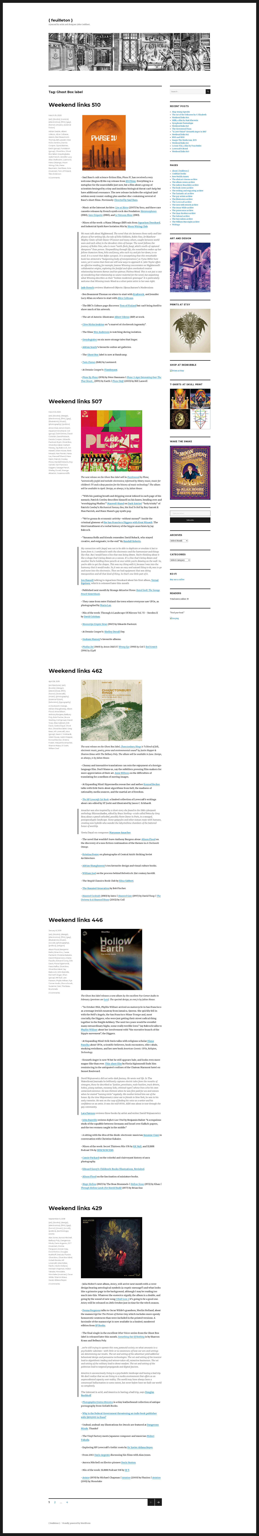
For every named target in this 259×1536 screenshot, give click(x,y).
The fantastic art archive (183, 193)
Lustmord (67, 160)
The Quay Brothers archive (184, 213)
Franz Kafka (54, 966)
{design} (64, 416)
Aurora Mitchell (65, 1237)
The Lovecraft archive (182, 202)
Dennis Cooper (55, 439)
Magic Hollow (89, 1184)
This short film (113, 1063)
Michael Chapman (56, 1269)
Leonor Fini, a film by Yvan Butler (187, 146)
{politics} (66, 424)
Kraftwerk (138, 294)
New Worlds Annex (180, 176)
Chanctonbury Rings (131, 746)
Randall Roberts (132, 541)
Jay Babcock (61, 448)
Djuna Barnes (62, 145)
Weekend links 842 (180, 134)
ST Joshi (65, 745)
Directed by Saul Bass (125, 200)
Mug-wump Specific (181, 112)
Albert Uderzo (122, 317)
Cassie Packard (90, 1157)
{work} (51, 1234)
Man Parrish (61, 453)
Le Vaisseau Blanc (124, 215)
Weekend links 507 (75, 401)
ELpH (59, 442)
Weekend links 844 (180, 117)
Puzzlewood (133, 477)
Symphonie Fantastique (182, 123)
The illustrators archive (182, 199)
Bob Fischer (58, 717)
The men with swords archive (185, 205)
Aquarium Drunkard (149, 222)
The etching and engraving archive (187, 191)
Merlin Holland (61, 1266)
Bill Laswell (61, 140)
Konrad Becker (152, 784)
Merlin (51, 1266)
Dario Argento (102, 1455)
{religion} (61, 946)
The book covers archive (182, 188)
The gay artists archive (182, 196)
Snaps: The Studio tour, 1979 (184, 140)
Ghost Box (92, 354)
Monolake (60, 1271)
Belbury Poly (54, 1240)
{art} (50, 119)
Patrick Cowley (60, 459)
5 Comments (54, 178)
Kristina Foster (90, 854)
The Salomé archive (181, 216)
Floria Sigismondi (61, 963)
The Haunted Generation (95, 888)
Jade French (87, 287)
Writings (176, 225)
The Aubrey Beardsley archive (185, 185)
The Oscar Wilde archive (183, 208)
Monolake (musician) (58, 1274)
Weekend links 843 (180, 126)
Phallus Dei (88, 646)
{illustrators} (54, 421)
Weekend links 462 (75, 670)
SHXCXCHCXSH (105, 1150)
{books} (56, 119)
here (106, 999)
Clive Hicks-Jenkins (93, 324)
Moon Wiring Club (137, 226)
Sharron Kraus (55, 745)
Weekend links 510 (75, 104)
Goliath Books (55, 1260)
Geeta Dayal (59, 726)
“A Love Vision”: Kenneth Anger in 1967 (189, 132)
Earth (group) (54, 148)
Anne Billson (122, 773)
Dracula (60, 1254)
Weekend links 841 (180, 143)
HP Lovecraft (59, 731)
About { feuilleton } (180, 171)
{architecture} (55, 685)
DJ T (127, 1470)
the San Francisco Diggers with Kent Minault (128, 522)
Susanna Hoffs (63, 473)
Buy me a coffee (177, 579)
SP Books (100, 1325)
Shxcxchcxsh (66, 983)
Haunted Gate (125, 896)
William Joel (89, 873)
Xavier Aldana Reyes (57, 1280)
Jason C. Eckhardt (63, 734)
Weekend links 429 (75, 1208)
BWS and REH (178, 137)
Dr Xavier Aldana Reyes (140, 1447)
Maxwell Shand (115, 503)
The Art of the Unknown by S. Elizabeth (189, 115)
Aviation (126, 1477)
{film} (63, 122)
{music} (59, 125)
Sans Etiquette (95, 215)
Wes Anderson (101, 332)
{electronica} (54, 122)
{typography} (65, 702)
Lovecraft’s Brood (180, 149)
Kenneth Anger (55, 975)
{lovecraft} (60, 694)
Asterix (51, 137)
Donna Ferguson (91, 1310)
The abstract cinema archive (184, 179)
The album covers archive (183, 182)
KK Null (137, 1146)
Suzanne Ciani (151, 1135)
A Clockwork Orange (58, 706)
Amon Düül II (64, 428)
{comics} (65, 119)
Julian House (60, 450)
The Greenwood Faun (181, 129)
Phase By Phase (90, 377)
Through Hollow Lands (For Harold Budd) (101, 1187)
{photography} (55, 424)
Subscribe (190, 520)
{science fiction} (56, 699)
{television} (53, 702)
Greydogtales (89, 339)
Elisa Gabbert (126, 880)
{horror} (52, 125)
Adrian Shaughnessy (93, 865)
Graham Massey (91, 639)
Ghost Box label (55, 445)
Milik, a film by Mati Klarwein (185, 120)
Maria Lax (105, 605)
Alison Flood (148, 839)
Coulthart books (179, 174)
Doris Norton (128, 1462)
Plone (51, 462)
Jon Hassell (87, 580)
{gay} (68, 122)
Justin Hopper (66, 737)
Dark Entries (135, 503)
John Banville (89, 1120)
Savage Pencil (62, 467)
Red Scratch (151, 646)
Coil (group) (61, 720)
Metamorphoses (149, 211)
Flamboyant (110, 369)
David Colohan (92, 616)
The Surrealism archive (182, 219)
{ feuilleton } (61, 20)
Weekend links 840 (180, 151)
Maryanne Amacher (120, 832)
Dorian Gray (63, 1249)
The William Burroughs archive (186, 222)
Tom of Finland (128, 305)
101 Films (131, 181)
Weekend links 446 (76, 920)
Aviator (86, 1477)
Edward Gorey (62, 961)
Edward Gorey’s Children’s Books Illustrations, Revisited (113, 1169)
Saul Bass (62, 168)
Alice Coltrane (125, 298)
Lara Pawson (88, 1113)
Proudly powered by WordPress (76, 1523)
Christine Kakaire (64, 955)
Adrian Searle (89, 347)
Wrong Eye (124, 646)
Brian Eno (58, 952)
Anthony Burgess (56, 714)
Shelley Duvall (112, 631)
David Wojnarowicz (57, 958)
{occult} (52, 943)
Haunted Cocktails (91, 896)
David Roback (63, 436)
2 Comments (54, 993)
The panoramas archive (182, 210)
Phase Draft (118, 381)
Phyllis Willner (89, 1029)
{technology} (62, 1231)
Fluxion (67, 1254)
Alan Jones (53, 1237)
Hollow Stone (137, 1184)
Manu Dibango (55, 162)
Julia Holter (62, 1263)
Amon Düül (53, 428)
